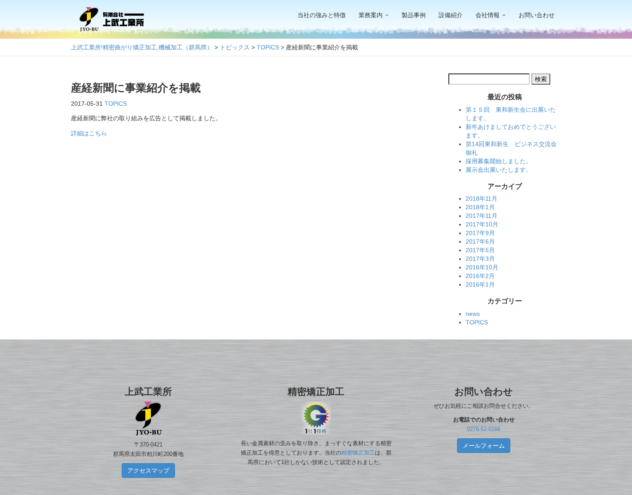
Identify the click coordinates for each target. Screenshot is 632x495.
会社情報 (488, 15)
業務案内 (371, 15)
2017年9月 (480, 232)
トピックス (235, 47)
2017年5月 (480, 250)
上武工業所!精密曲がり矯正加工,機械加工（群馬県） (142, 47)
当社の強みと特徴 (322, 15)
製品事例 (414, 15)
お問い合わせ (536, 15)
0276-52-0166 (483, 429)
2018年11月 (481, 198)
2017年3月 (480, 258)
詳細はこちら (89, 133)
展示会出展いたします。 (499, 169)
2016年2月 (480, 275)
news (473, 313)
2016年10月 (482, 267)
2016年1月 (480, 284)
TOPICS (268, 47)
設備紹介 (451, 15)
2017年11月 (481, 215)
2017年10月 (482, 224)
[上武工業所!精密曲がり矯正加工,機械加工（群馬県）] (112, 19)
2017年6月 (480, 241)
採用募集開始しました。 (499, 161)
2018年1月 (480, 207)
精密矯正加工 (358, 453)
